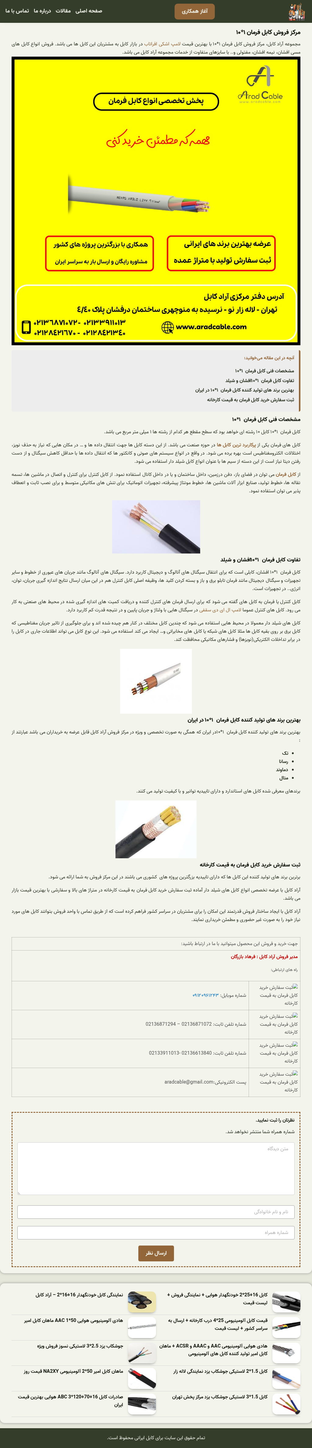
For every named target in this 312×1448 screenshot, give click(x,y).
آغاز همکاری (194, 11)
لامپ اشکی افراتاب (162, 44)
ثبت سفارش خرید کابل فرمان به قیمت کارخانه (250, 400)
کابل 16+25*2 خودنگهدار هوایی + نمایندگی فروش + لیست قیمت (217, 1299)
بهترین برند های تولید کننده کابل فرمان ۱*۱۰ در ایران (244, 390)
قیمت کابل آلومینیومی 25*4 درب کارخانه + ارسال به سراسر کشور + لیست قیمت (218, 1325)
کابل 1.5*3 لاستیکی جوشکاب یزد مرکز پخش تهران (220, 1397)
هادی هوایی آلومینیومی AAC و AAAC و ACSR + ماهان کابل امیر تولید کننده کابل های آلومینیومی (213, 1350)
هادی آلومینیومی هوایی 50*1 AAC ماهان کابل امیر (73, 1321)
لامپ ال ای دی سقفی (220, 610)
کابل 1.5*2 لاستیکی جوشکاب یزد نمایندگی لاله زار (220, 1372)
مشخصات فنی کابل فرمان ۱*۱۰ (265, 371)
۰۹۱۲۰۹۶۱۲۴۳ (206, 996)
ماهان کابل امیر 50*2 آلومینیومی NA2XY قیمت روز (73, 1372)
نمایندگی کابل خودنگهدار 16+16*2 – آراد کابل (79, 1295)
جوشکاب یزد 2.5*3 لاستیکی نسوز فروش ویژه (80, 1346)
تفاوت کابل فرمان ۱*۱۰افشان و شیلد (259, 381)
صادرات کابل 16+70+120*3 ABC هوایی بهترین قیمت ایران (70, 1401)
